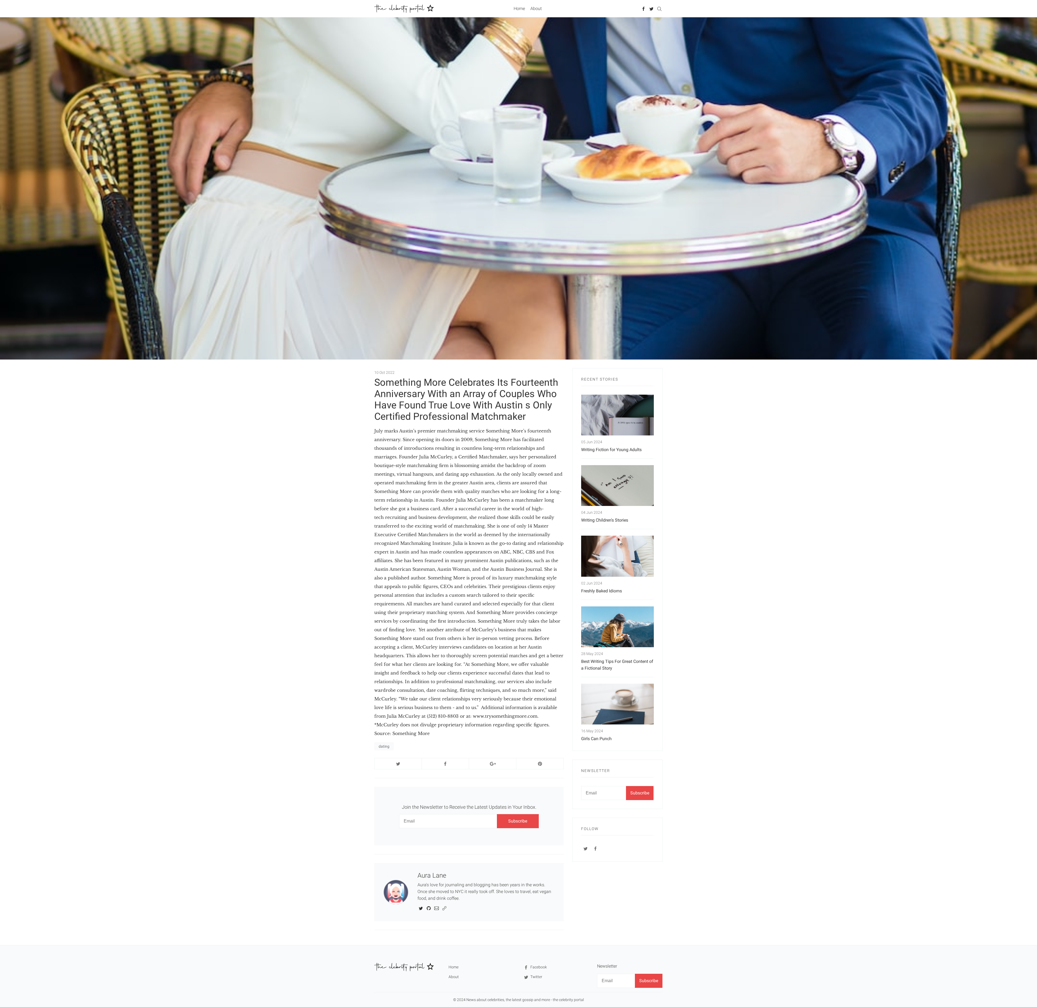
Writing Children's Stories (604, 520)
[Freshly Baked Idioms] (617, 556)
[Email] (436, 908)
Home (519, 8)
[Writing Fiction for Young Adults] (617, 415)
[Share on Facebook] (445, 763)
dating (384, 746)
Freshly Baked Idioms (601, 590)
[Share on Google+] (492, 763)
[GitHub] (428, 908)
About (536, 8)
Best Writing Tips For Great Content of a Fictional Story (617, 665)
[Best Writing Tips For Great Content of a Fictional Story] (617, 626)
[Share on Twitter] (398, 763)
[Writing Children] (617, 485)
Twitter (536, 977)
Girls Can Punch (596, 738)
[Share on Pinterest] (539, 763)
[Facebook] (643, 8)
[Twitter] (651, 8)
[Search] (659, 8)
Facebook (538, 967)
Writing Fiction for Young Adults (611, 449)
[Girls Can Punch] (617, 704)
